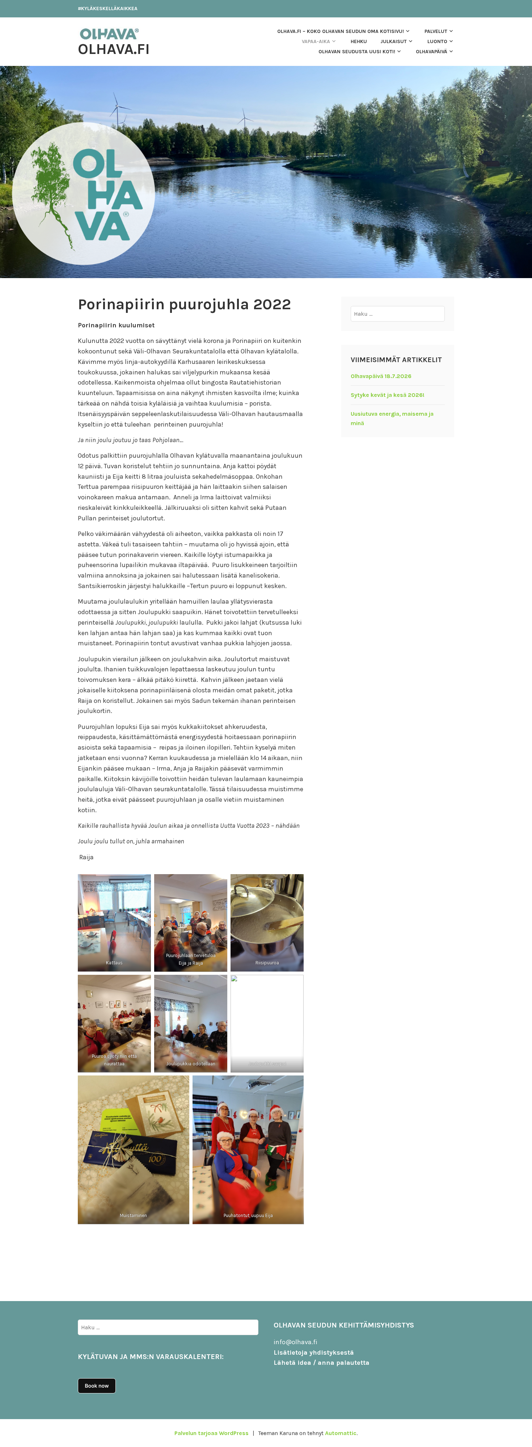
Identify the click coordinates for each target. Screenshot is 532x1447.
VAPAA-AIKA (316, 41)
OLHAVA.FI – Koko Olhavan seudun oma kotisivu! (340, 31)
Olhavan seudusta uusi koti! (356, 52)
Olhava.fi (114, 49)
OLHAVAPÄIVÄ (431, 52)
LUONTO (437, 41)
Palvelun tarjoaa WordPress (211, 1433)
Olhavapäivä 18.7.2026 (381, 376)
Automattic (340, 1433)
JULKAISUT (393, 41)
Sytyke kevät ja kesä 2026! (388, 394)
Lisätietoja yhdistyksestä (314, 1352)
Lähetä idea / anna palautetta (322, 1363)
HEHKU (359, 41)
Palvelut (436, 31)
